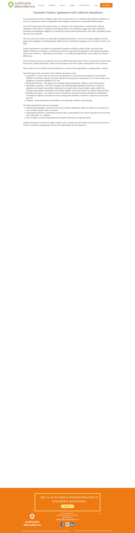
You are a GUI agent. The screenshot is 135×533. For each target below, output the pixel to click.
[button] (70, 5)
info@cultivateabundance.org (67, 519)
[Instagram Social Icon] (67, 524)
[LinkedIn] (72, 524)
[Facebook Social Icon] (62, 524)
